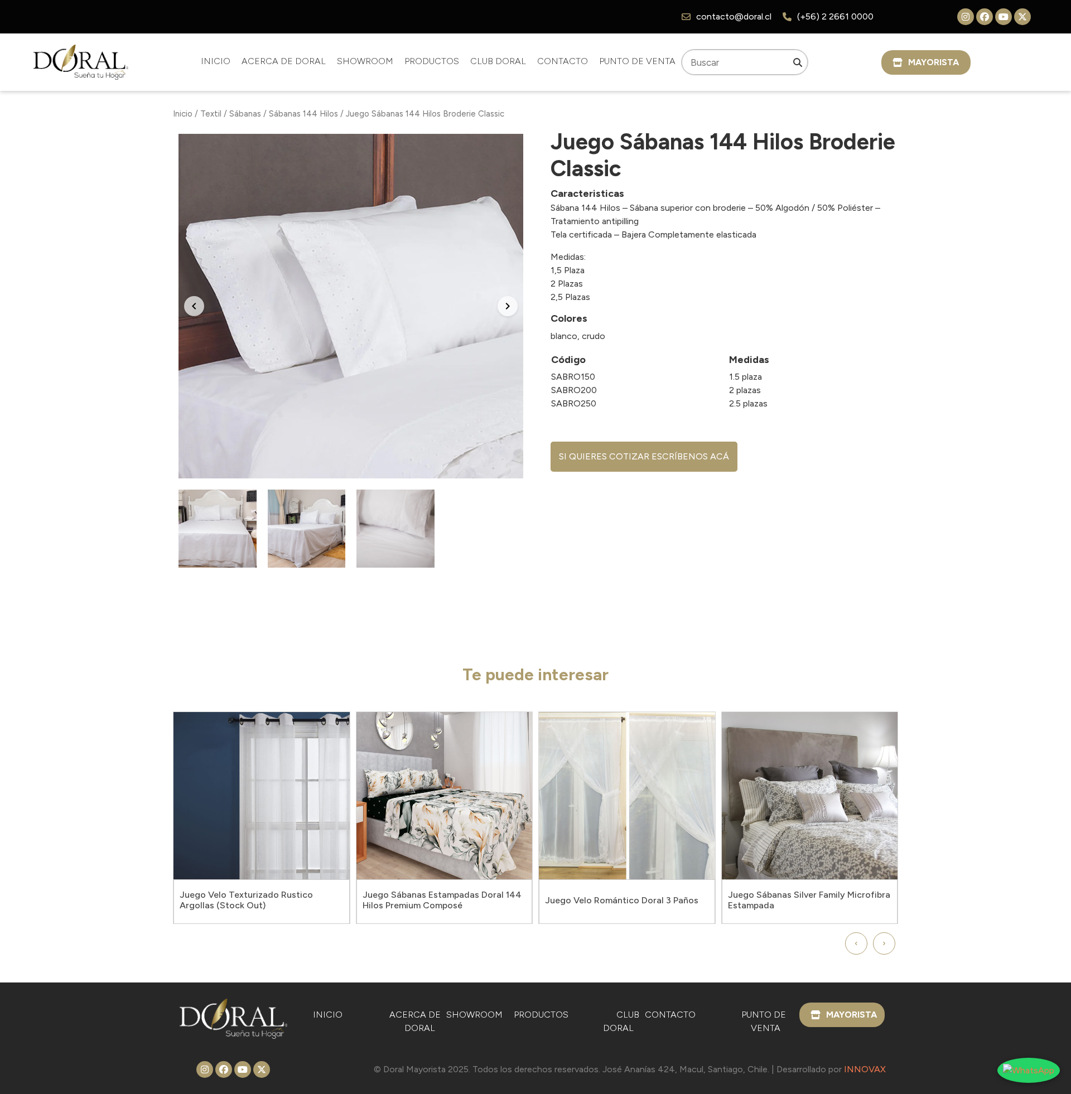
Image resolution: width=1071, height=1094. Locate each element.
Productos (431, 61)
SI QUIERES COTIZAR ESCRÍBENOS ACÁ (644, 456)
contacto (562, 61)
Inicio (215, 61)
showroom (365, 61)
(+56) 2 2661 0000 (835, 16)
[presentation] (856, 943)
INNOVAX (865, 1069)
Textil (210, 114)
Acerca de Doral (284, 61)
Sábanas (245, 114)
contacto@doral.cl (733, 16)
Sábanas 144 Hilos (303, 114)
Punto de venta (637, 61)
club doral (498, 61)
